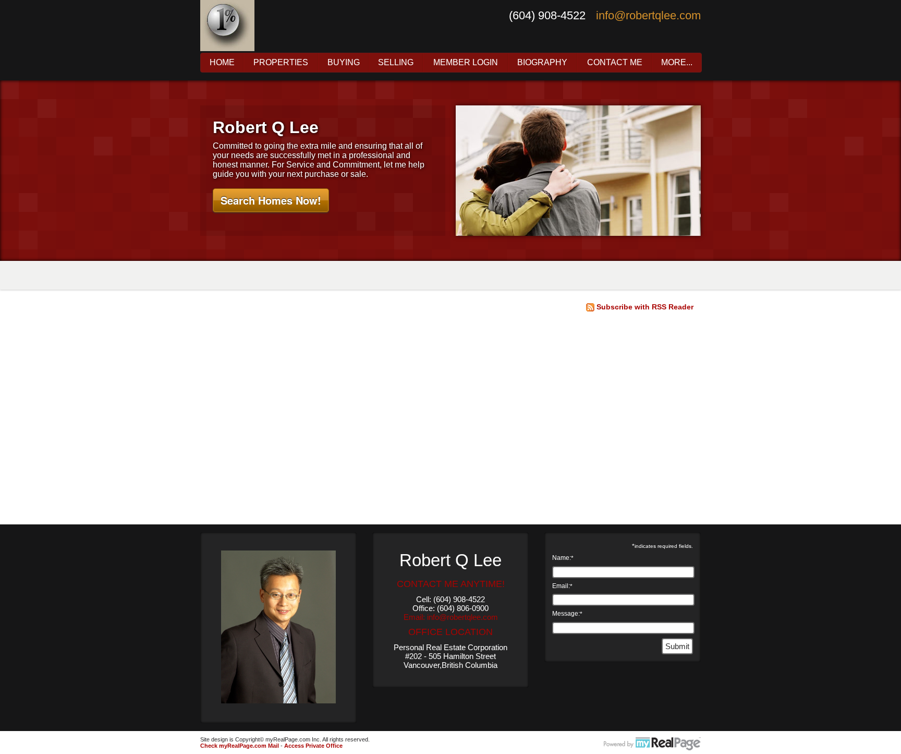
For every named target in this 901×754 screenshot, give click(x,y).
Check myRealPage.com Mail (239, 746)
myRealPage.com (652, 744)
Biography (542, 62)
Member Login (465, 62)
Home (222, 62)
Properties (280, 62)
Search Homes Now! (271, 200)
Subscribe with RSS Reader (643, 307)
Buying (343, 62)
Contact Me (614, 62)
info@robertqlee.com (648, 15)
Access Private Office (313, 746)
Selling (395, 62)
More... (676, 62)
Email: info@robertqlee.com (451, 617)
